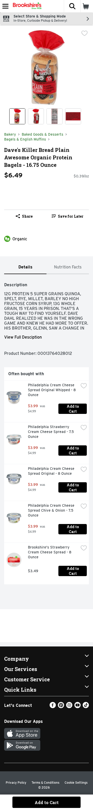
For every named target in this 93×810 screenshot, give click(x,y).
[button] (72, 6)
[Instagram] (69, 706)
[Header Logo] (26, 6)
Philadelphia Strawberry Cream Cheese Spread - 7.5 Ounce (51, 432)
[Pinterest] (61, 706)
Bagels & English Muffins (25, 139)
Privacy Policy (16, 782)
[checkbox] (84, 33)
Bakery (10, 134)
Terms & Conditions (45, 782)
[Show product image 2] (36, 116)
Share (27, 216)
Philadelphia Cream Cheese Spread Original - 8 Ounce (51, 471)
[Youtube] (77, 706)
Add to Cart (73, 409)
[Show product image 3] (55, 116)
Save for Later (70, 216)
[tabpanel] (46, 431)
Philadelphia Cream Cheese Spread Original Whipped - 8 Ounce (52, 390)
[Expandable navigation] (5, 6)
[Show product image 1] (17, 116)
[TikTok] (86, 706)
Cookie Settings (76, 782)
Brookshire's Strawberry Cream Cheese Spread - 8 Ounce (50, 552)
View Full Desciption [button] (23, 337)
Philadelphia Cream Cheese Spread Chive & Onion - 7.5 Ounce (51, 510)
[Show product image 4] (73, 116)
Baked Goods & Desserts (42, 134)
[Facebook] (53, 706)
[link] (67, 216)
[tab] (25, 267)
